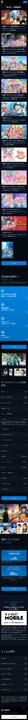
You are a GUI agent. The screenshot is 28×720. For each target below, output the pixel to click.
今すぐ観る (14, 263)
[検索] (22, 2)
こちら (20, 424)
